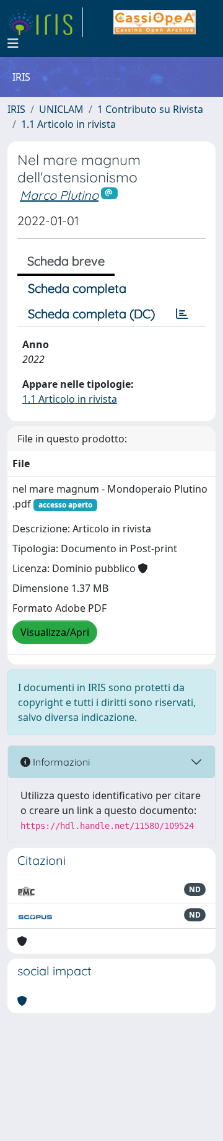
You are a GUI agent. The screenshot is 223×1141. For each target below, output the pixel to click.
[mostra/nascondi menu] (13, 43)
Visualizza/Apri (54, 632)
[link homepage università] (154, 22)
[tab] (182, 314)
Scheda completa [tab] (77, 288)
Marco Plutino (59, 195)
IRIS (16, 109)
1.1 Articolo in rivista (68, 124)
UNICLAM (61, 109)
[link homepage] (45, 22)
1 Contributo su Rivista (150, 109)
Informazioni (60, 762)
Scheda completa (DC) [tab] (91, 313)
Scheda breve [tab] (66, 261)
